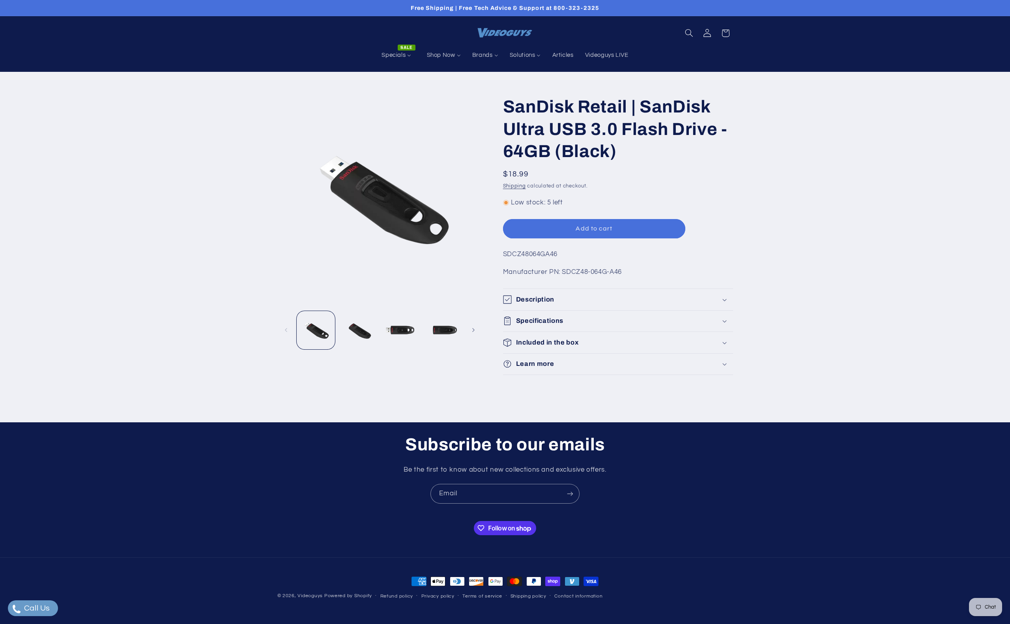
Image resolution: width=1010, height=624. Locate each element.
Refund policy (396, 596)
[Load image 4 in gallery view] (443, 330)
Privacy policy (437, 596)
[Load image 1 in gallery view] (316, 330)
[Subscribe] (570, 493)
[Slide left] (286, 330)
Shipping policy (528, 596)
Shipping (514, 186)
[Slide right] (473, 330)
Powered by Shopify (348, 596)
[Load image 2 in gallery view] (358, 330)
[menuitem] (398, 55)
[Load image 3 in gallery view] (401, 330)
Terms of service (482, 596)
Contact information (578, 596)
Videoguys (310, 596)
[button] (689, 33)
